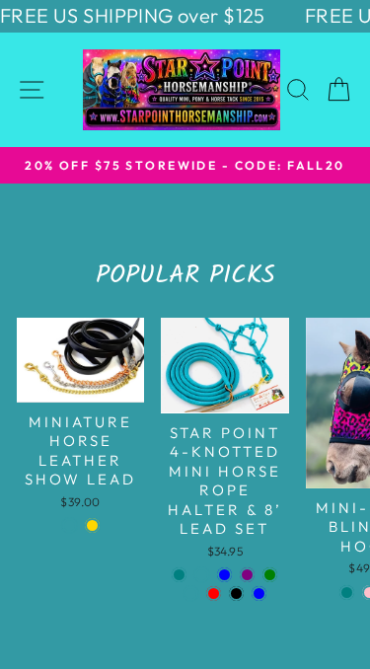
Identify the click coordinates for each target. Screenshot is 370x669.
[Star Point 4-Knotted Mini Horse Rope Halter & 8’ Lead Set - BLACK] (236, 593)
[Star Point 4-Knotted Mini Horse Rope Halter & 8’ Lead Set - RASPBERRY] (201, 574)
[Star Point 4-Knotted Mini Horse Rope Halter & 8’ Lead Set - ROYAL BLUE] (224, 574)
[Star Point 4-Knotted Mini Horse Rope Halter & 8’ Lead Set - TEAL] (179, 574)
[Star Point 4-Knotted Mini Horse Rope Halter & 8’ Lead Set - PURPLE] (247, 574)
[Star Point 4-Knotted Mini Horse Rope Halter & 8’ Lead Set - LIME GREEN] (269, 574)
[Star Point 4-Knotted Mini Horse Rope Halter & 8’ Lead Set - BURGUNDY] (191, 593)
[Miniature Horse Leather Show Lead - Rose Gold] (92, 525)
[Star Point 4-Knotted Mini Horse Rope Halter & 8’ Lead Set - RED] (213, 593)
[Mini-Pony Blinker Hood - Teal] (346, 592)
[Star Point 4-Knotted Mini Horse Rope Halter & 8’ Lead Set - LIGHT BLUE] (259, 593)
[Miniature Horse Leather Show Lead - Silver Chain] (69, 525)
